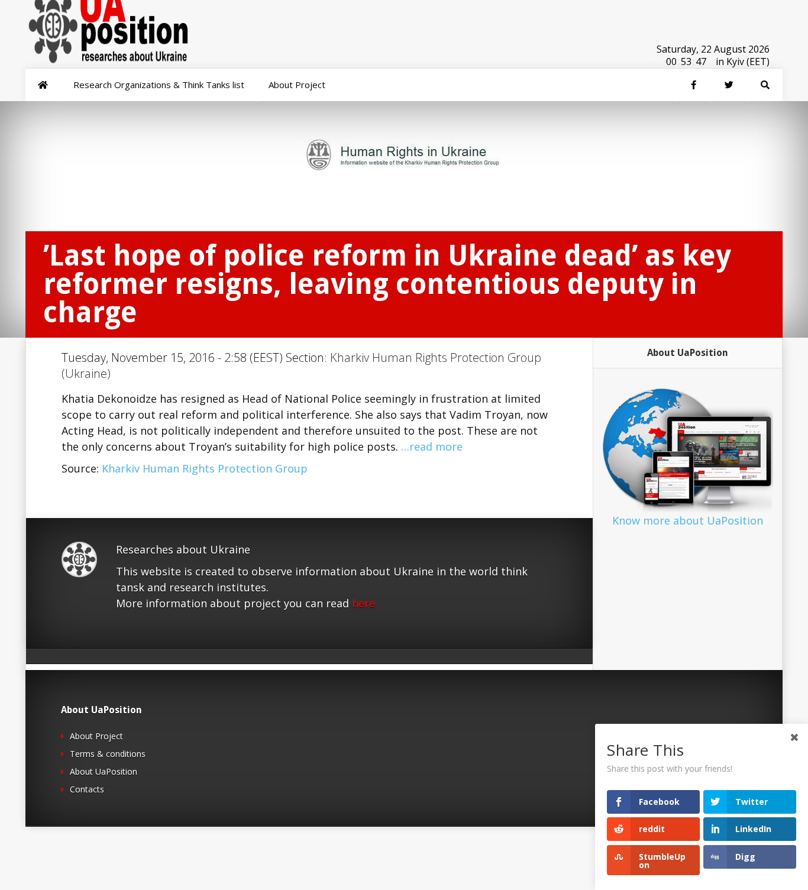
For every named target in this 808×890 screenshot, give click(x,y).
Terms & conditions (108, 753)
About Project (96, 736)
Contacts (87, 789)
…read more (432, 446)
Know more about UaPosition (687, 520)
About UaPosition (103, 771)
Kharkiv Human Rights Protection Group (205, 468)
